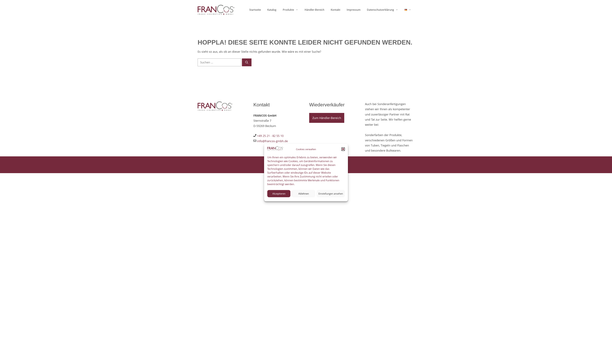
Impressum (354, 10)
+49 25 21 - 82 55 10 (270, 136)
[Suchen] (246, 62)
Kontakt (335, 10)
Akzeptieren (278, 193)
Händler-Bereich (314, 10)
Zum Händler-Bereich (326, 118)
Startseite (255, 10)
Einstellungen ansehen (330, 193)
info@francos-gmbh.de (272, 141)
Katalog (271, 10)
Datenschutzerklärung (380, 10)
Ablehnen (303, 193)
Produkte (288, 10)
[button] (343, 149)
